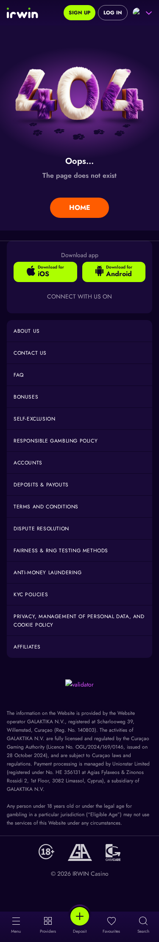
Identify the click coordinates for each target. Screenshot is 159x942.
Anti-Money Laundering (48, 572)
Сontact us (30, 353)
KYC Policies (31, 594)
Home (79, 207)
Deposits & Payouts (41, 485)
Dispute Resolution (41, 528)
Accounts (28, 463)
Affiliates (27, 647)
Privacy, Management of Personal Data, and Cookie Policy (79, 621)
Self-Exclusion (34, 419)
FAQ (19, 375)
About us (27, 331)
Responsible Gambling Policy (56, 441)
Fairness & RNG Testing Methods (61, 550)
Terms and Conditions (46, 506)
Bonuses (26, 397)
